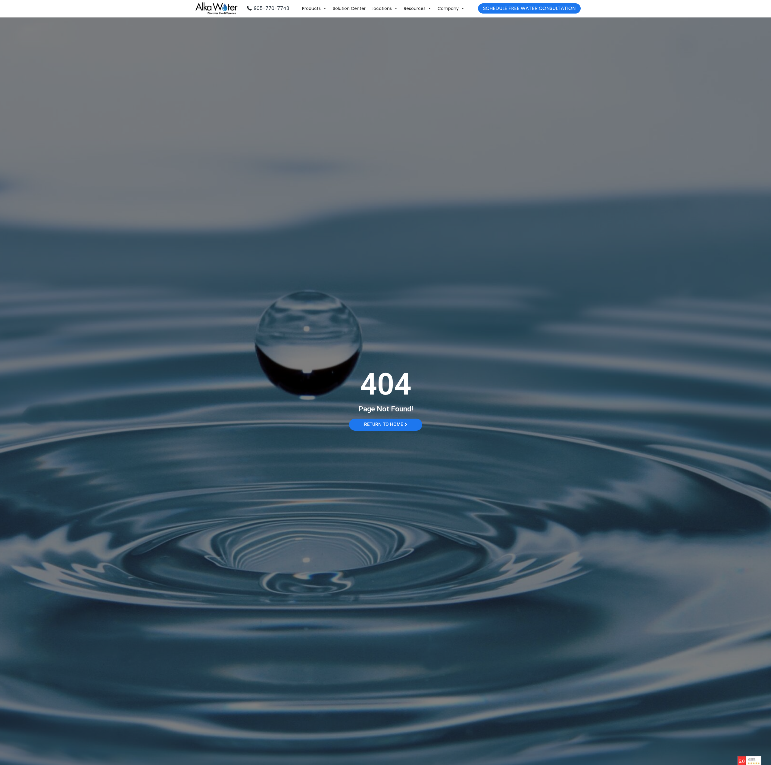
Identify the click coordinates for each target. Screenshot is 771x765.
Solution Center (349, 8)
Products (311, 8)
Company (448, 8)
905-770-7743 (271, 8)
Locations (382, 8)
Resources (415, 8)
